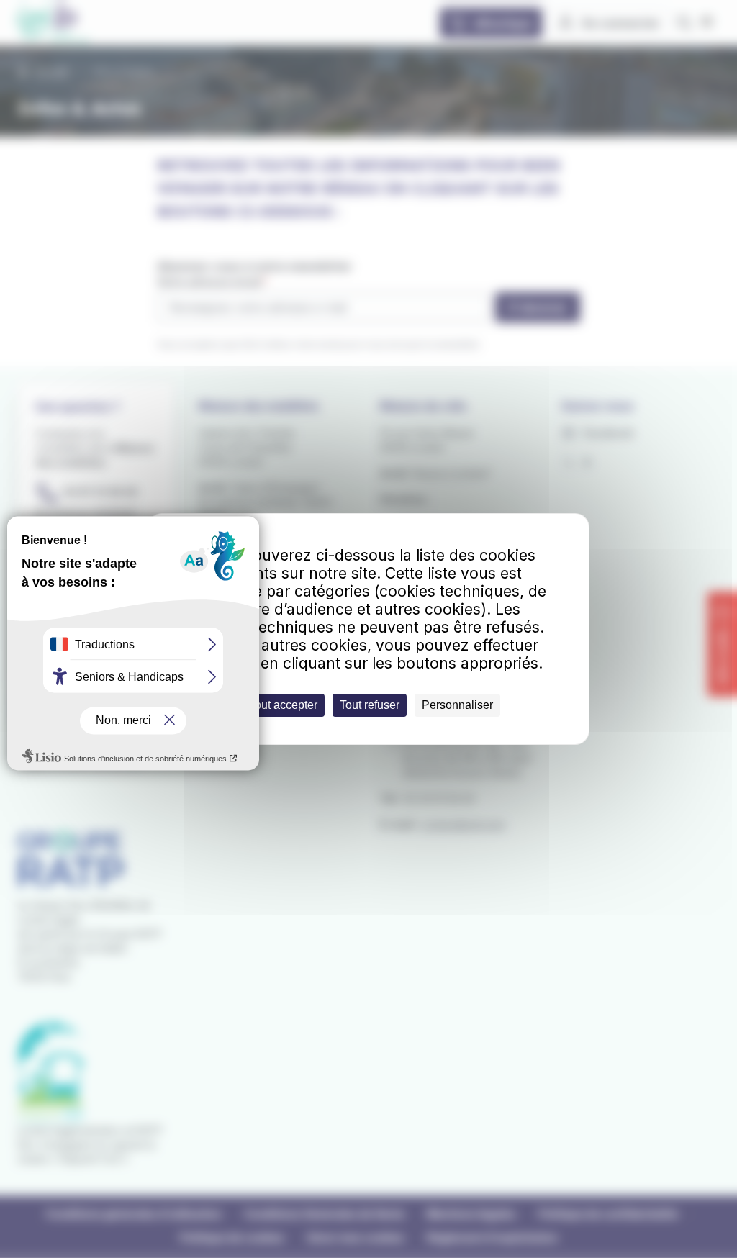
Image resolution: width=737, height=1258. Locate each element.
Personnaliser (457, 705)
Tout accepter (283, 705)
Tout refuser (369, 705)
